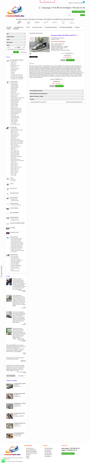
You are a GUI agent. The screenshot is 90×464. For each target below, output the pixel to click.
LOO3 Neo (13, 179)
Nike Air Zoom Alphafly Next (17, 140)
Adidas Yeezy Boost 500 (16, 111)
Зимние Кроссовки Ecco (16, 249)
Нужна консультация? (1, 271)
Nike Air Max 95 (14, 165)
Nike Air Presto (14, 172)
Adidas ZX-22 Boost (15, 93)
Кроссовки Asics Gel (15, 266)
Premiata (13, 72)
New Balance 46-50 (15, 65)
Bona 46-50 (13, 70)
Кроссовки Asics (48, 449)
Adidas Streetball (14, 87)
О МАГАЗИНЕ (16, 28)
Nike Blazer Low (14, 136)
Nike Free (13, 148)
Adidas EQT (13, 92)
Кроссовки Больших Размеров (35, 33)
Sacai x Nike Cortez (15, 151)
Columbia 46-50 (14, 69)
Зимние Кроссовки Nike (16, 239)
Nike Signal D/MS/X (15, 153)
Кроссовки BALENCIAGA (16, 265)
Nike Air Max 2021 (15, 152)
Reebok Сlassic (14, 199)
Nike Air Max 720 (14, 169)
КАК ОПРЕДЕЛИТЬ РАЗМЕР (51, 27)
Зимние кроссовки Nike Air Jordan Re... (74, 102)
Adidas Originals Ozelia (16, 99)
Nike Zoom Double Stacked (17, 130)
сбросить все (23, 52)
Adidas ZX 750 (14, 107)
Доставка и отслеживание (31, 451)
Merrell (12, 73)
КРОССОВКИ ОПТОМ (18, 27)
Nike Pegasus (14, 138)
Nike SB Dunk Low (15, 135)
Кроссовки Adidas (15, 256)
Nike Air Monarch (14, 144)
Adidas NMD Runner (15, 117)
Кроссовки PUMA (14, 264)
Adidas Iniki (13, 115)
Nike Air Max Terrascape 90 (17, 143)
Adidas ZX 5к (14, 91)
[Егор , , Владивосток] (9, 301)
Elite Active (13, 180)
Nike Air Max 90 (14, 164)
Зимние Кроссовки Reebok (16, 247)
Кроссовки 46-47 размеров (17, 76)
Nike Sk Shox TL (14, 150)
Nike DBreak (13, 157)
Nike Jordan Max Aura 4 (16, 146)
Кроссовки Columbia (15, 258)
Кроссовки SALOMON (15, 261)
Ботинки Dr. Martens (15, 268)
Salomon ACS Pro (15, 218)
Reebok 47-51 (14, 66)
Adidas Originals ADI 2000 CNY (17, 97)
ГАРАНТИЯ (77, 27)
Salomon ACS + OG (15, 220)
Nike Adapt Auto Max (15, 159)
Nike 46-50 (13, 64)
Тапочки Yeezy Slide (15, 124)
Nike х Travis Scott (15, 134)
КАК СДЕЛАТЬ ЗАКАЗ (37, 27)
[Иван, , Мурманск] (9, 318)
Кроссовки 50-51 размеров (17, 78)
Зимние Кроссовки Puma (16, 246)
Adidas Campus (14, 83)
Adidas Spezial (14, 121)
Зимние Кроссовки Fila (16, 241)
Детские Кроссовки (15, 270)
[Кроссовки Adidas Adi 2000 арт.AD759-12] (39, 44)
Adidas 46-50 (14, 62)
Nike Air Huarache (15, 171)
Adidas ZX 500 (14, 105)
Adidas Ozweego (14, 104)
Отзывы (27, 456)
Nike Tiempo (14, 173)
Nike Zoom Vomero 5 (15, 139)
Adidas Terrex (14, 96)
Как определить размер (31, 449)
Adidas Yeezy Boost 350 (16, 108)
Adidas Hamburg (14, 120)
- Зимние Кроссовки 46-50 (16, 74)
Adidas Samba (14, 88)
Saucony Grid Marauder (16, 205)
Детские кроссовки (49, 448)
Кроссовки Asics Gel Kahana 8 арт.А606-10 (20, 404)
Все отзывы (20, 375)
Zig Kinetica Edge (14, 200)
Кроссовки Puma (48, 454)
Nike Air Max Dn (14, 128)
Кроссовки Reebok (15, 262)
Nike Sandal (13, 175)
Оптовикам (28, 454)
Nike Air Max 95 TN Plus (16, 167)
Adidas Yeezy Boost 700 (16, 112)
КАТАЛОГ (28, 27)
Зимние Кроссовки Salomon (17, 245)
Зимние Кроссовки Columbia (17, 243)
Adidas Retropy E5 (15, 113)
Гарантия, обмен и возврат (31, 453)
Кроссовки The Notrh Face (16, 260)
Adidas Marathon (14, 85)
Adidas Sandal (14, 89)
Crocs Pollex (13, 123)
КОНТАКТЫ (9, 27)
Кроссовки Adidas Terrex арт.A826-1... (39, 102)
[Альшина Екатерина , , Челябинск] (9, 285)
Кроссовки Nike (14, 257)
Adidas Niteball (14, 103)
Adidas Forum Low (15, 100)
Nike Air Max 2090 (15, 155)
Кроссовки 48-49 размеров (17, 77)
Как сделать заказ (29, 448)
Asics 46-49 (13, 61)
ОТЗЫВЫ (9, 28)
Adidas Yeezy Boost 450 (16, 109)
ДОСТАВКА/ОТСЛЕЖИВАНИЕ (65, 27)
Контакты (28, 457)
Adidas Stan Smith (15, 116)
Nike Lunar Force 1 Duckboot (17, 142)
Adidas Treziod (14, 95)
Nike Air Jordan (14, 132)
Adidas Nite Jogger (15, 101)
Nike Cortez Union (15, 147)
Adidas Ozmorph (14, 84)
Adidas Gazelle (14, 119)
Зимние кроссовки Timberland (17, 250)
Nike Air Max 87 (14, 163)
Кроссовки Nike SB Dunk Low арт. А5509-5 (19, 433)
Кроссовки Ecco (48, 456)
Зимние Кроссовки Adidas (16, 238)
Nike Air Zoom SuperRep (16, 156)
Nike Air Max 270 (14, 168)
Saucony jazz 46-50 (15, 68)
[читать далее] (18, 289)
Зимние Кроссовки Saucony (17, 242)
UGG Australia (14, 251)
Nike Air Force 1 (14, 131)
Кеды (12, 269)
